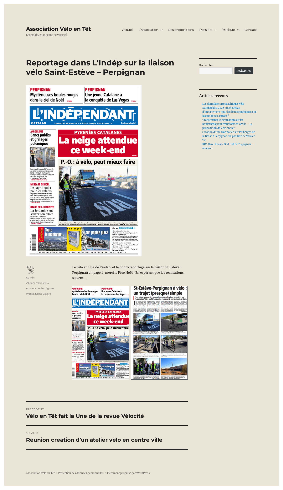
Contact (250, 30)
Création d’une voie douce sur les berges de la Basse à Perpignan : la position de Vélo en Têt (228, 136)
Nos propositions (181, 30)
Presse (30, 293)
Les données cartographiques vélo (223, 103)
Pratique (228, 30)
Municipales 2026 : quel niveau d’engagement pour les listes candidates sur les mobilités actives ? (229, 112)
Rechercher (206, 65)
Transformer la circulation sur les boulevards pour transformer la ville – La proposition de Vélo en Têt (227, 124)
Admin (30, 277)
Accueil (127, 30)
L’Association (148, 30)
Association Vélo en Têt (58, 29)
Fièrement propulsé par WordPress (128, 473)
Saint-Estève (43, 293)
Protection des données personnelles (81, 473)
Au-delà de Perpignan (40, 288)
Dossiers (205, 30)
